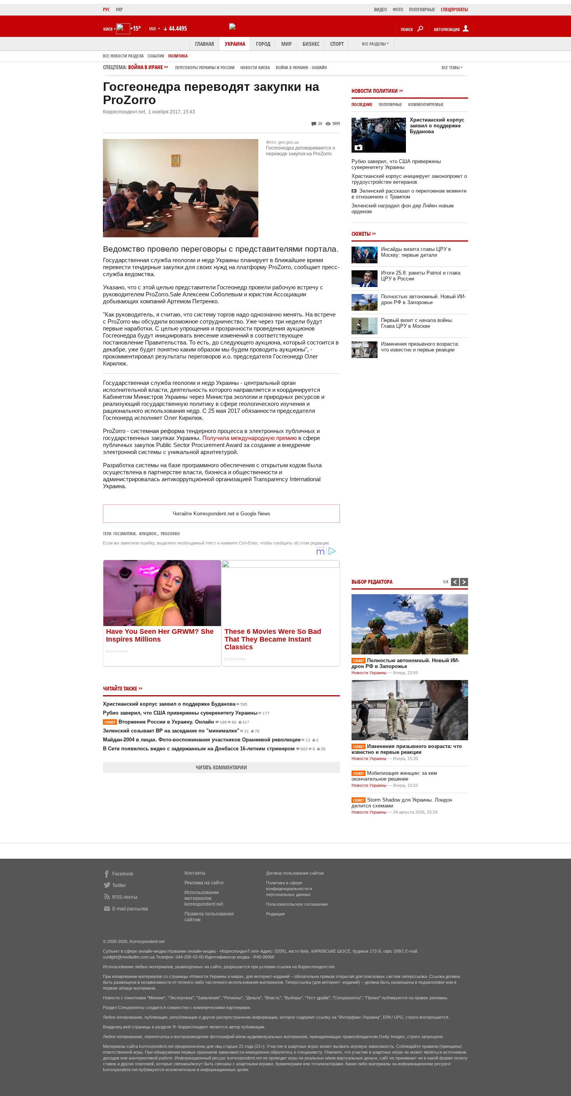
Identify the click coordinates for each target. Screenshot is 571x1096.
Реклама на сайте (204, 882)
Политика (178, 56)
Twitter (119, 885)
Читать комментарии (221, 767)
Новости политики (375, 90)
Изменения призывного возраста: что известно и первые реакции (420, 347)
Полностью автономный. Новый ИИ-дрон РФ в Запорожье (423, 299)
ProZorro (170, 533)
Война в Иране (227, 67)
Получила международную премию (249, 438)
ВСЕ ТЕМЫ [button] (451, 67)
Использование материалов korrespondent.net (204, 898)
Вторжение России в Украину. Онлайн (176, 722)
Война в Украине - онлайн (301, 67)
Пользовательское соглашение (297, 904)
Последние (362, 104)
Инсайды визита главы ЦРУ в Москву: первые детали (416, 252)
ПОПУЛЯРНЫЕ (422, 9)
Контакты (195, 873)
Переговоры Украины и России (205, 67)
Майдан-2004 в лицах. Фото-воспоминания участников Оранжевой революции (211, 740)
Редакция (275, 914)
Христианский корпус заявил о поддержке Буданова (175, 704)
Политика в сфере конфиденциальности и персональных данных (289, 888)
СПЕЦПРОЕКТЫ (454, 9)
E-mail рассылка (130, 909)
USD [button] (153, 28)
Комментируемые (426, 104)
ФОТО (398, 9)
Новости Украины (369, 672)
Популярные (390, 104)
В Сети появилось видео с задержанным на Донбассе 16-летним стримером (214, 749)
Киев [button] (108, 29)
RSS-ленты (125, 897)
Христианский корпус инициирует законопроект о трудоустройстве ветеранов (409, 179)
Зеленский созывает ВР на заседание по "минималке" (181, 731)
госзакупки (124, 533)
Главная (204, 43)
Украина (235, 43)
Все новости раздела (123, 56)
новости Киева (255, 67)
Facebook (122, 874)
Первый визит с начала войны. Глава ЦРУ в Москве (417, 323)
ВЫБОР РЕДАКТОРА (372, 581)
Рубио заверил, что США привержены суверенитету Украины (186, 713)
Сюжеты (361, 233)
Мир (286, 43)
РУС (106, 9)
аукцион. (148, 533)
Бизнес (311, 43)
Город (263, 43)
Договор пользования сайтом (295, 873)
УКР (119, 9)
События (156, 56)
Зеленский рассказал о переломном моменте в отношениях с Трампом (409, 194)
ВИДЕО (380, 9)
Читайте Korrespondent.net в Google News (221, 514)
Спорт (337, 43)
